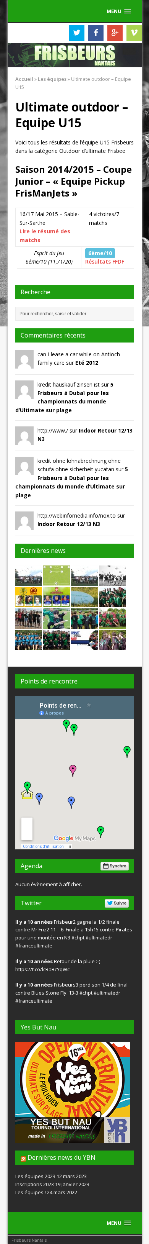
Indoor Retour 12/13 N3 (68, 524)
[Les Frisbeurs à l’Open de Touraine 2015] (112, 602)
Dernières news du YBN (62, 1157)
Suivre (120, 903)
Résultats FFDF (104, 261)
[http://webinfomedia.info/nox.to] (24, 525)
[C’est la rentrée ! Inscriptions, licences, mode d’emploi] (112, 581)
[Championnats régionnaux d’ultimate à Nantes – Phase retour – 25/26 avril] (84, 645)
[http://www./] (24, 440)
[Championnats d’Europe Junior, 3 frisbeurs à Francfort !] (28, 602)
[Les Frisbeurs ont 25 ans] (84, 581)
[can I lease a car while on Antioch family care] (24, 363)
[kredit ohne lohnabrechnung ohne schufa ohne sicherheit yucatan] (24, 470)
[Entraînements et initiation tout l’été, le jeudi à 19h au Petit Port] (84, 602)
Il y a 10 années (34, 921)
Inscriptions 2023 (34, 1184)
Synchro (118, 866)
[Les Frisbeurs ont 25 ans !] (28, 581)
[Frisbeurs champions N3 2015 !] (112, 624)
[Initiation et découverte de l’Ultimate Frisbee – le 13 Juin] (56, 624)
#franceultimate (33, 945)
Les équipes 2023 (35, 1176)
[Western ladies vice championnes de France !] (28, 645)
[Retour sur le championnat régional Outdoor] (56, 645)
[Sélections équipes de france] (56, 581)
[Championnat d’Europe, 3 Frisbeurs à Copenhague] (56, 602)
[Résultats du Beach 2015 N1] (28, 624)
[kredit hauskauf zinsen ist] (24, 394)
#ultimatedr (99, 937)
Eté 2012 (86, 362)
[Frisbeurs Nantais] (75, 55)
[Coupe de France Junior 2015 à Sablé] (84, 624)
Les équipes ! (30, 1192)
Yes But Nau (38, 1027)
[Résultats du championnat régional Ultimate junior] (112, 645)
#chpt (77, 937)
